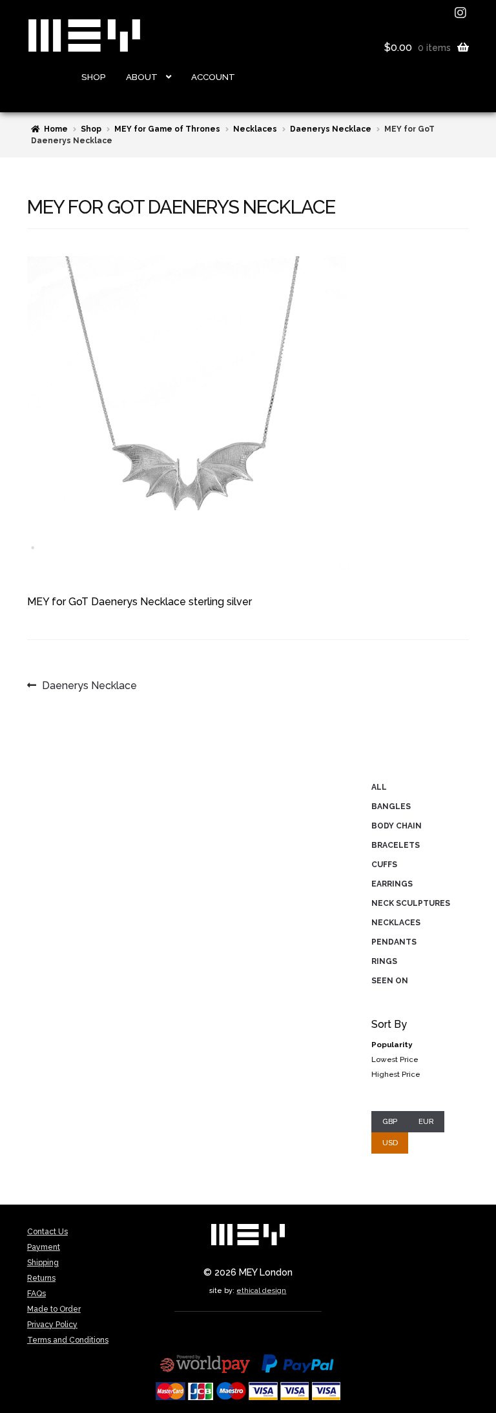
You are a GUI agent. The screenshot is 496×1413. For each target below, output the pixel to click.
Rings (384, 961)
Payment (43, 1247)
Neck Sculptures (410, 903)
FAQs (36, 1293)
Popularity (391, 1044)
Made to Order (54, 1309)
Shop (93, 77)
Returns (41, 1278)
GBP (389, 1121)
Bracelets (395, 845)
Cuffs (384, 864)
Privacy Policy (52, 1324)
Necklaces (255, 129)
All (379, 787)
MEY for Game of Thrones (167, 129)
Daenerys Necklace (330, 129)
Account (213, 77)
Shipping (43, 1262)
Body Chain (396, 825)
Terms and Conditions (67, 1340)
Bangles (391, 806)
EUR (426, 1121)
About (142, 77)
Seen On (389, 980)
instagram (462, 12)
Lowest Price (394, 1059)
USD (390, 1142)
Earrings (392, 883)
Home (56, 129)
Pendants (394, 942)
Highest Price (395, 1074)
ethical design (261, 1290)
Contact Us (47, 1231)
